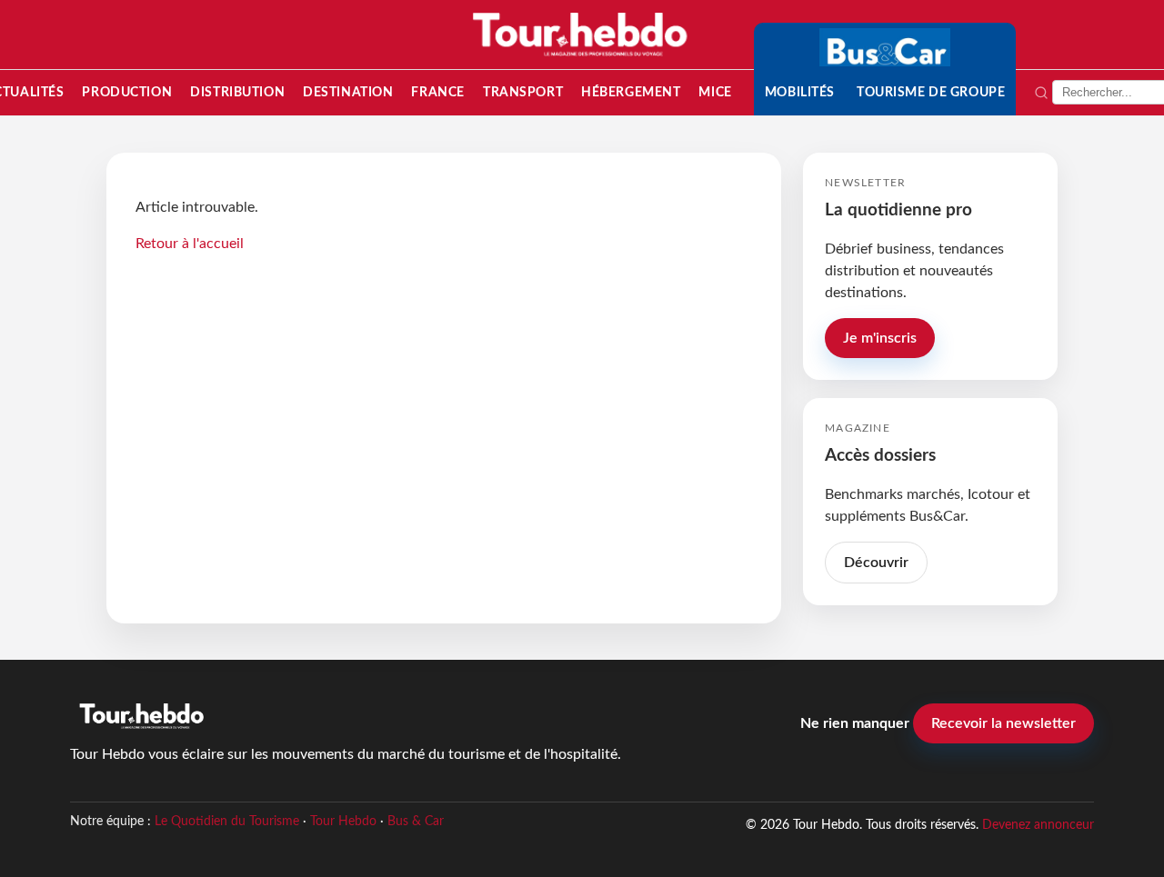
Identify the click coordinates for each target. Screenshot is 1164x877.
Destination (348, 92)
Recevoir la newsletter (1003, 723)
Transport (523, 92)
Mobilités (800, 92)
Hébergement (630, 92)
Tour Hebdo (343, 821)
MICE (714, 92)
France (437, 92)
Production (127, 92)
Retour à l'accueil (189, 243)
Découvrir (876, 562)
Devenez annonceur (1038, 825)
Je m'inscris (880, 338)
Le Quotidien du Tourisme (227, 821)
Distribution (237, 92)
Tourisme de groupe (931, 92)
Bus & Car (415, 821)
